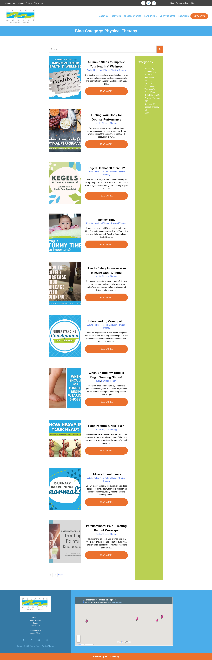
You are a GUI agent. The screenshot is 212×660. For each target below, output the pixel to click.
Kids (88, 223)
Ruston (29, 3)
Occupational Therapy (100, 223)
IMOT (147, 80)
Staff (146, 113)
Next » (61, 575)
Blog (172, 3)
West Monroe (19, 3)
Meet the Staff (167, 16)
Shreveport (38, 3)
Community (149, 72)
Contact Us (199, 16)
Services (116, 16)
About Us (104, 16)
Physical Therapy (118, 70)
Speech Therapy (152, 107)
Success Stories (132, 16)
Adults (89, 70)
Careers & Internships (185, 3)
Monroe (8, 3)
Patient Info (150, 16)
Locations (184, 16)
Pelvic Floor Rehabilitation (105, 172)
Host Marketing (112, 656)
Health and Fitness (101, 70)
